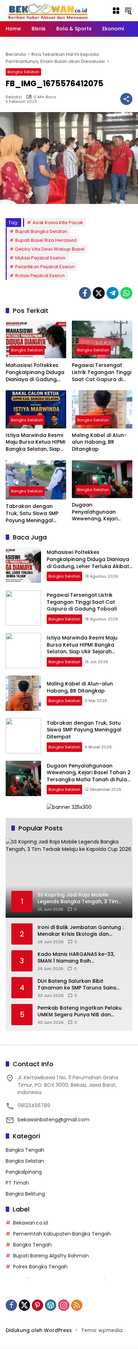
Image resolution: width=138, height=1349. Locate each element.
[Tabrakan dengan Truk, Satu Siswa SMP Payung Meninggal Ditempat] (36, 480)
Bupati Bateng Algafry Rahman (51, 1255)
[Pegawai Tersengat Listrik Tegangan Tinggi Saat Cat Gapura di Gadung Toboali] (102, 339)
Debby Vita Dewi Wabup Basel (50, 249)
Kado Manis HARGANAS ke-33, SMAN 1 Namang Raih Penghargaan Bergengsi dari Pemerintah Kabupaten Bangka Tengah (78, 958)
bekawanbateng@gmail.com (54, 1119)
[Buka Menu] (116, 10)
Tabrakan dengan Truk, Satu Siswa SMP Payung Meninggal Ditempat (32, 513)
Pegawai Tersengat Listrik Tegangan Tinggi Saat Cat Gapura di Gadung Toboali (101, 372)
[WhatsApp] (126, 293)
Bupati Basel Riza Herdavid (45, 240)
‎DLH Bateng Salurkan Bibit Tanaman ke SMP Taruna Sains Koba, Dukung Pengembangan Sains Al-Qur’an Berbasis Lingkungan (77, 985)
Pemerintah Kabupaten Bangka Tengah (62, 1233)
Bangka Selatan (23, 72)
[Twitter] (99, 293)
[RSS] (76, 1305)
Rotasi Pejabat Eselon (40, 275)
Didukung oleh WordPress (39, 1330)
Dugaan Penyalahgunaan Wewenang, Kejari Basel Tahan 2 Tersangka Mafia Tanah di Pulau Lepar (99, 512)
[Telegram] (113, 293)
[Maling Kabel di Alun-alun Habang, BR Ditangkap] (102, 409)
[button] (128, 10)
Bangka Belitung (25, 1193)
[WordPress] (50, 1305)
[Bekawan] (50, 10)
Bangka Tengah (25, 1150)
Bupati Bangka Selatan (41, 231)
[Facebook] (85, 293)
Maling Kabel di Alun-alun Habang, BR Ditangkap (99, 442)
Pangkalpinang (24, 1171)
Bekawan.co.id (30, 1222)
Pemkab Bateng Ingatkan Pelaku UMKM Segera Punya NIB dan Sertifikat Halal (80, 1011)
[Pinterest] (37, 1305)
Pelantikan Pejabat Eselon (45, 266)
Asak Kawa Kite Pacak (58, 222)
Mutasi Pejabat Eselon (40, 258)
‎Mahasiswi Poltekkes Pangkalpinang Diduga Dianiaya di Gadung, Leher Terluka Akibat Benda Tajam (35, 372)
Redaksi (14, 97)
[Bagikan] (126, 99)
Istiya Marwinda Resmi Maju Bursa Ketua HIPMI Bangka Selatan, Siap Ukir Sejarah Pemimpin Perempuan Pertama (35, 442)
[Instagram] (63, 1305)
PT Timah (17, 1182)
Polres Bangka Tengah (40, 1266)
